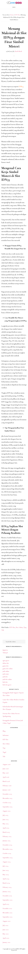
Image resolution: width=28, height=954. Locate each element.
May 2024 (6, 875)
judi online (6, 671)
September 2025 (7, 807)
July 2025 (5, 815)
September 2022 (7, 917)
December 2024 (7, 845)
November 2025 (7, 798)
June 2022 (6, 930)
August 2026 (6, 764)
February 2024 (7, 887)
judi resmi (6, 674)
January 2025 (6, 841)
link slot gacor (7, 685)
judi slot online (7, 679)
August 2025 (6, 811)
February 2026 (7, 786)
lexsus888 (14, 2)
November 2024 (7, 849)
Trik (2, 630)
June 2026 (6, 769)
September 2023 (7, 900)
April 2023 (6, 904)
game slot (5, 666)
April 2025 (6, 828)
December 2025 (7, 794)
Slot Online (19, 627)
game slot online (8, 669)
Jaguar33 (5, 650)
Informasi (5, 735)
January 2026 (6, 790)
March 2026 (6, 781)
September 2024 (7, 858)
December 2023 (7, 896)
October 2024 (7, 853)
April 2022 (6, 938)
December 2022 (7, 908)
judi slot (5, 677)
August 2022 (6, 921)
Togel (4, 752)
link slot (5, 682)
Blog (4, 731)
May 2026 (6, 773)
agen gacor (6, 660)
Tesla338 (5, 653)
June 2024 (6, 870)
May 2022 (6, 934)
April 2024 (6, 879)
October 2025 (7, 802)
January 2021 (6, 942)
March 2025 (6, 832)
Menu (14, 7)
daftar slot (6, 663)
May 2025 (5, 824)
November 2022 (7, 913)
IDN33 (21, 86)
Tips (24, 627)
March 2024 (6, 883)
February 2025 (7, 836)
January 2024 (6, 891)
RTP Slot (12, 627)
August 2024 (6, 862)
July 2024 (5, 866)
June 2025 (5, 819)
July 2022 (5, 925)
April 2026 (6, 777)
